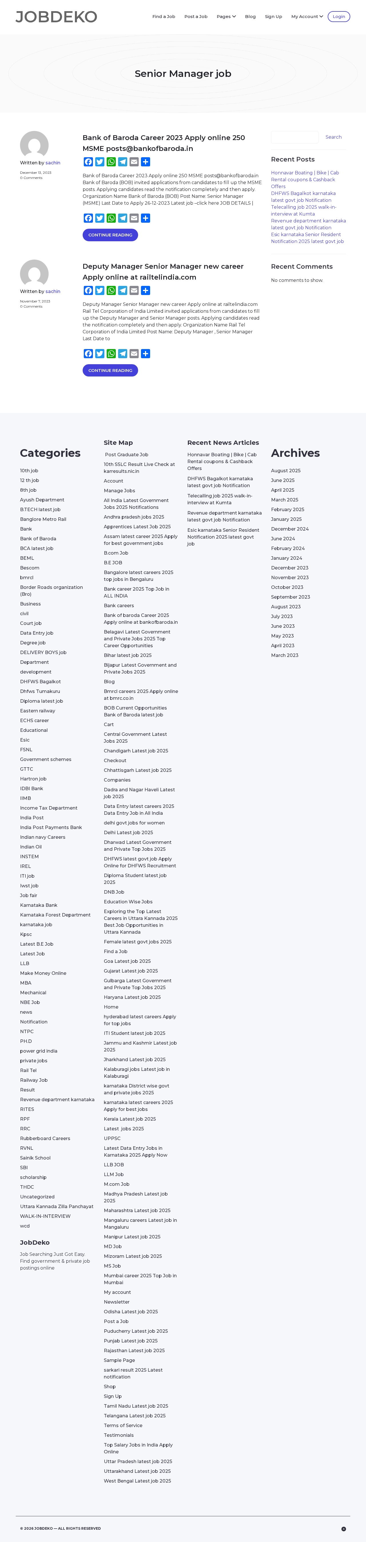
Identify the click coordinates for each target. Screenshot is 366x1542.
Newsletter (117, 1302)
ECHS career (34, 720)
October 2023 (287, 587)
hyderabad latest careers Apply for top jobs (140, 1020)
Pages (224, 16)
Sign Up (273, 16)
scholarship (33, 1177)
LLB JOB (114, 1165)
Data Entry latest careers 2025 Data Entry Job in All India (139, 810)
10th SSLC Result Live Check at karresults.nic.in (139, 468)
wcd (25, 1226)
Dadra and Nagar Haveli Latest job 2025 (139, 793)
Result (27, 1090)
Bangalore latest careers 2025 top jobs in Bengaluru (138, 576)
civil (24, 613)
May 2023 (282, 636)
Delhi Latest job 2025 (128, 832)
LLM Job (114, 1174)
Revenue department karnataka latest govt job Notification (224, 516)
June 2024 (283, 538)
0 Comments (31, 178)
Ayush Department (42, 500)
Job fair (28, 895)
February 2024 (288, 548)
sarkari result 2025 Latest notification (133, 1373)
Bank (26, 529)
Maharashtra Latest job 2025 (137, 1210)
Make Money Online (43, 973)
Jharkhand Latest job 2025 (135, 1059)
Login (339, 16)
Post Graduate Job (126, 454)
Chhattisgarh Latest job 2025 (138, 770)
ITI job (27, 876)
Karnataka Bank (38, 905)
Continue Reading (110, 235)
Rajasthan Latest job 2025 (134, 1350)
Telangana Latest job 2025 (135, 1416)
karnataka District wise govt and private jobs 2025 (136, 1089)
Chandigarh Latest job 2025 (136, 751)
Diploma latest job (41, 701)
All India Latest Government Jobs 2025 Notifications (136, 504)
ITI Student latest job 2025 (134, 1033)
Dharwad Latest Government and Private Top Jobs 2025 (138, 846)
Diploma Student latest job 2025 (135, 879)
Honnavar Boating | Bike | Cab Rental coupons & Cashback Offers (305, 179)
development (35, 672)
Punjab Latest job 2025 (131, 1341)
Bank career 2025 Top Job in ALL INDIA (136, 592)
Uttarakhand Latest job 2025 (137, 1471)
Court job (31, 623)
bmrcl (26, 577)
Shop (110, 1386)
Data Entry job (36, 633)
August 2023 (286, 606)
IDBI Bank (31, 788)
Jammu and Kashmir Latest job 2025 (140, 1046)
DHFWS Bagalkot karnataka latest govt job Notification (220, 482)
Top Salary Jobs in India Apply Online (138, 1448)
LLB (24, 963)
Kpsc (26, 934)
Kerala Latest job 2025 (130, 1119)
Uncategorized (37, 1197)
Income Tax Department (48, 808)
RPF (25, 1119)
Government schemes (45, 759)
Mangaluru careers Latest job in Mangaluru (140, 1224)
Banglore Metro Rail (43, 519)
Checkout (115, 760)
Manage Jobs (119, 490)
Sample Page (119, 1360)
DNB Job (114, 892)
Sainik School (35, 1158)
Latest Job (32, 954)
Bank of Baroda (38, 538)
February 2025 (287, 509)
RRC (25, 1128)
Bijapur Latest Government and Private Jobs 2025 (140, 668)
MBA (25, 983)
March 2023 (285, 655)
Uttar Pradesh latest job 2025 (138, 1461)
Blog (250, 16)
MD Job (113, 1246)
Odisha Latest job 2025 (131, 1311)
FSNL (26, 749)
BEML (27, 558)
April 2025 (282, 490)
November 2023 (290, 577)
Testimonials (119, 1435)
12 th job (29, 480)
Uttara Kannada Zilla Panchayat (57, 1206)
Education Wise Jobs (128, 902)
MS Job (112, 1266)
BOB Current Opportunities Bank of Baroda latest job (135, 711)
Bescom (29, 568)
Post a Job (196, 16)
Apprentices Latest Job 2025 (137, 526)
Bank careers (119, 605)
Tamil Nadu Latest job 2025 (136, 1406)
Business (30, 604)
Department (34, 662)
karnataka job (36, 924)
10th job (29, 470)
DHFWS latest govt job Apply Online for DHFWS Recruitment (140, 862)
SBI (24, 1167)
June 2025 (283, 480)
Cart (109, 724)
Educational (34, 730)
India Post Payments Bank (51, 827)
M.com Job (117, 1184)
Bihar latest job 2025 (128, 655)
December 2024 (290, 529)
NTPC (27, 1031)
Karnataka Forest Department (55, 915)
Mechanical (33, 992)
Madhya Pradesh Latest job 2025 (136, 1197)
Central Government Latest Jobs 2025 (135, 738)
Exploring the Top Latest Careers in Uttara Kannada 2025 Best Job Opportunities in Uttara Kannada (141, 922)
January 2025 (286, 519)
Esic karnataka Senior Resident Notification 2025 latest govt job (223, 537)
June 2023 (283, 626)
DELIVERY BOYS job (43, 652)
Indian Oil (31, 847)
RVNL (26, 1148)
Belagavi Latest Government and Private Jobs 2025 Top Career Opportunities (137, 638)
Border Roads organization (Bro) (51, 591)
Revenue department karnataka (57, 1099)
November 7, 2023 (35, 301)
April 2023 (283, 645)
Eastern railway (37, 711)
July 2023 (282, 616)
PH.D (26, 1041)
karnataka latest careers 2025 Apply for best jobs (138, 1106)
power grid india (38, 1051)
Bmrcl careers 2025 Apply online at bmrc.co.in (141, 695)
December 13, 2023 (35, 172)
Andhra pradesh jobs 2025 (134, 517)
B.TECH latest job (40, 509)
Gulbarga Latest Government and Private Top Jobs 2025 (138, 984)
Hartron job (33, 779)
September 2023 (290, 597)
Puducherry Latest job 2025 (136, 1331)
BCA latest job (36, 548)
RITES (27, 1109)
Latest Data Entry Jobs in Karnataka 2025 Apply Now (135, 1151)
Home (111, 1007)
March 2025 (284, 500)
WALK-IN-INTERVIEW (45, 1216)
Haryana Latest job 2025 (132, 997)
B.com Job (116, 553)
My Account (304, 16)
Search (334, 137)
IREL (25, 866)
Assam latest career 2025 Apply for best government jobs (141, 540)
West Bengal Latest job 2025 (137, 1481)
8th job (28, 490)
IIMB (25, 798)
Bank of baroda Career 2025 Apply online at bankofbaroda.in (141, 619)
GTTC (26, 769)
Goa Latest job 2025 (127, 961)
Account (113, 481)
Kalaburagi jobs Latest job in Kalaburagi (137, 1073)
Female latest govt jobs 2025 (138, 942)
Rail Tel (28, 1070)
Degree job (33, 643)
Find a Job (163, 16)
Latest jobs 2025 (124, 1128)
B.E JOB (113, 562)
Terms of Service (123, 1425)
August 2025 (286, 470)
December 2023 (290, 568)
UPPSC (112, 1138)
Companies (117, 780)
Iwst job (29, 885)
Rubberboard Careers (45, 1138)
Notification (33, 1022)
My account (117, 1292)
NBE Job (30, 1002)
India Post (32, 817)
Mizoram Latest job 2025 (133, 1256)
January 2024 (286, 558)
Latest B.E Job (36, 944)
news (26, 1012)
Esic (24, 740)
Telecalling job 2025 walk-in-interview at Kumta (219, 499)
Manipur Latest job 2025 (132, 1237)
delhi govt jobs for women (134, 823)
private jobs (33, 1060)
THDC (27, 1187)
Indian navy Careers (42, 837)
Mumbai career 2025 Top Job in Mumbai (140, 1279)
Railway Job (34, 1080)
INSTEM (29, 856)
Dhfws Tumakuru (40, 691)
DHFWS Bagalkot (40, 681)
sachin (52, 163)
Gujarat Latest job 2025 (131, 971)
